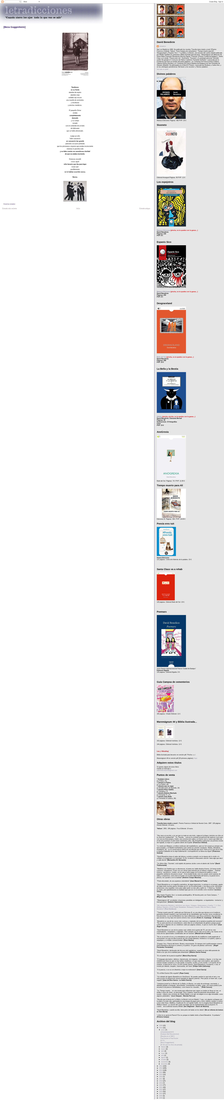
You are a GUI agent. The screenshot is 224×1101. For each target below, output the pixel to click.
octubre (164, 1059)
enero (163, 1030)
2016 (161, 1076)
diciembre (164, 1064)
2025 (161, 1096)
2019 (161, 1083)
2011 (161, 1066)
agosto (163, 1057)
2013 (161, 1070)
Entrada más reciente (9, 208)
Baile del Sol (161, 357)
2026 (161, 1098)
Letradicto (162, 46)
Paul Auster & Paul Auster (169, 1038)
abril (162, 1051)
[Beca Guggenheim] (15, 27)
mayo (163, 1053)
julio (162, 1055)
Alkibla (159, 416)
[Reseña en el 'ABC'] (167, 1036)
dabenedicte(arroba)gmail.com (167, 770)
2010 (161, 1028)
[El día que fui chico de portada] (171, 1045)
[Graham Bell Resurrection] (170, 1034)
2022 (161, 1089)
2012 (161, 1068)
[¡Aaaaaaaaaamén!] (167, 1032)
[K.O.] (163, 1040)
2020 (161, 1085)
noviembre (165, 1062)
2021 (161, 1087)
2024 (161, 1093)
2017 (161, 1079)
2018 (161, 1081)
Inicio (78, 208)
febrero (163, 1047)
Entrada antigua (144, 208)
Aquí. (196, 758)
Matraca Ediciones (163, 230)
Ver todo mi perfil (162, 69)
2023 (161, 1091)
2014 (161, 1072)
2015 (161, 1074)
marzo (163, 1049)
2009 (161, 1025)
